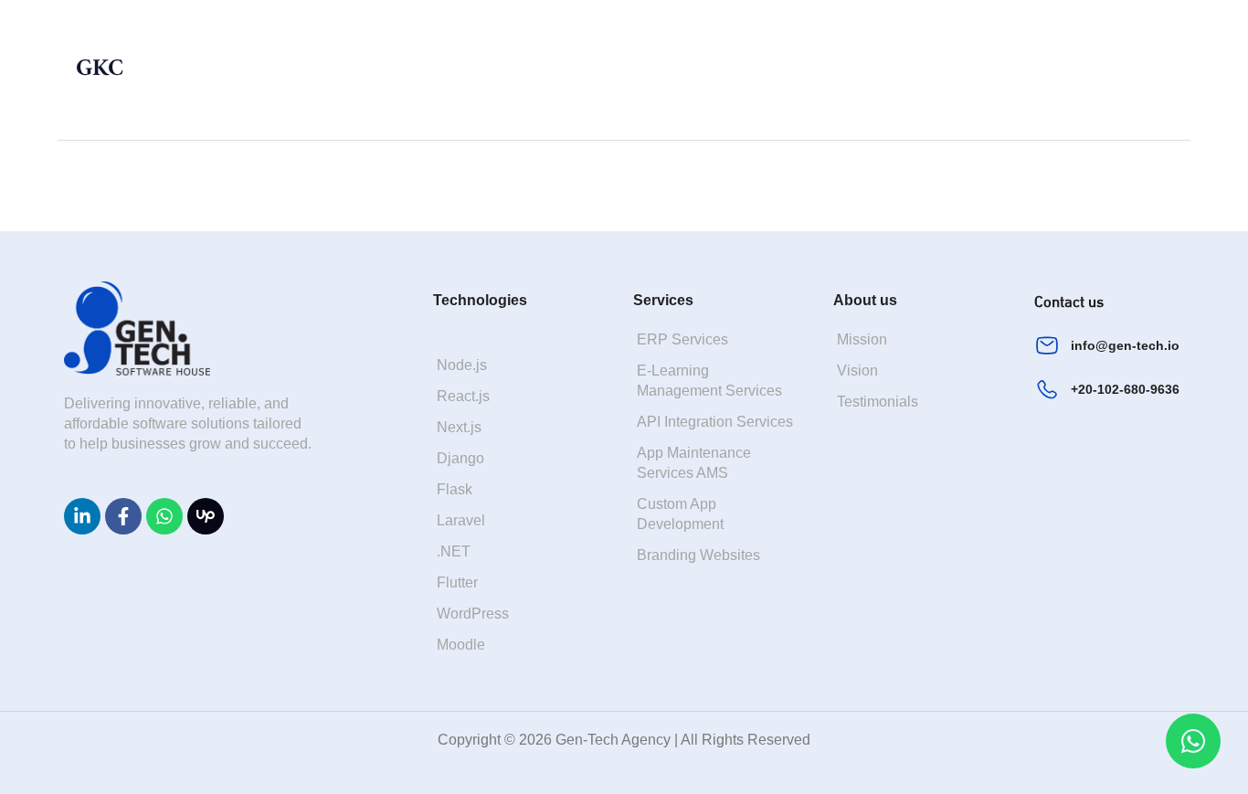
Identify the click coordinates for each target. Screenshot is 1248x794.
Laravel (461, 520)
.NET (454, 551)
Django (460, 458)
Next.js (459, 427)
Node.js (462, 365)
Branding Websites (698, 555)
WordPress (473, 613)
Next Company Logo (1110, 184)
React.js (463, 396)
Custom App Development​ (680, 514)
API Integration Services (715, 421)
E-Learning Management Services (709, 380)
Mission (862, 339)
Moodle (461, 644)
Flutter (457, 582)
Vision (857, 370)
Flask (454, 489)
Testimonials (877, 401)
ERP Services (682, 339)
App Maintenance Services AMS (694, 463)
